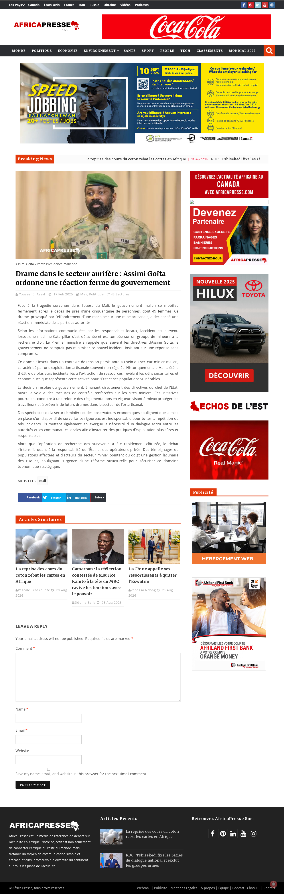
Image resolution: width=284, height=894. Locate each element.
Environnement (100, 51)
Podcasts (142, 5)
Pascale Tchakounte (34, 590)
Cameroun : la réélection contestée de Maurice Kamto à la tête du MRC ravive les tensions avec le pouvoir (97, 581)
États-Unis (52, 5)
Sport (148, 51)
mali (42, 480)
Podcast (238, 888)
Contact (269, 888)
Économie (67, 51)
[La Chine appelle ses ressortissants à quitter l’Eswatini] (154, 546)
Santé (130, 51)
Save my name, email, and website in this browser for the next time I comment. (81, 773)
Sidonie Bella (85, 602)
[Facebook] (244, 5)
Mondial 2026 (242, 51)
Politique (42, 51)
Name (22, 709)
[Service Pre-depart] (142, 142)
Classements (210, 51)
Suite (98, 497)
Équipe (224, 888)
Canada (33, 5)
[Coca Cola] (186, 26)
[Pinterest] (251, 5)
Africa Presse (22, 888)
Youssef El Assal (32, 294)
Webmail (143, 888)
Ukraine (110, 5)
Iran (82, 5)
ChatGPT (253, 888)
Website (22, 750)
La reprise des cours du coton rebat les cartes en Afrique (108, 159)
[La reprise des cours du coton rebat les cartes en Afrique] (41, 546)
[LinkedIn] (258, 5)
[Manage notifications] (273, 884)
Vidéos (125, 5)
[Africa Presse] (46, 26)
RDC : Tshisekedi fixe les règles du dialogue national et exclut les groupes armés (154, 860)
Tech (185, 51)
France (69, 5)
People (167, 51)
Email (22, 730)
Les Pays (15, 5)
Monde (19, 51)
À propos (208, 888)
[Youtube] (265, 5)
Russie (94, 5)
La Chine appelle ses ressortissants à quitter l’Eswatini (152, 575)
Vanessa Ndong (143, 590)
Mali (83, 294)
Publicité (161, 888)
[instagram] (272, 5)
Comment (25, 648)
